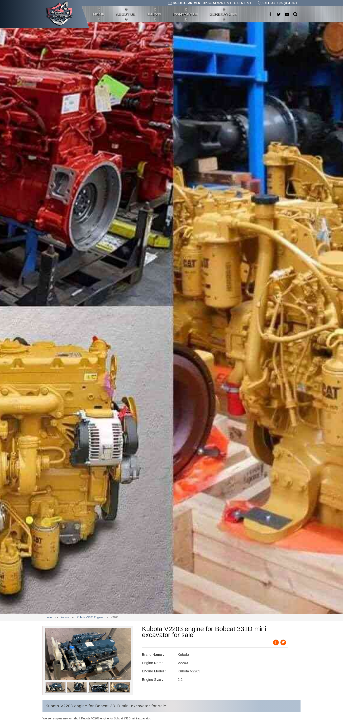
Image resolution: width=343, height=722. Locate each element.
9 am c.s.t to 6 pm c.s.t (212, 3)
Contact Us (185, 14)
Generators (224, 14)
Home (102, 14)
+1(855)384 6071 (279, 3)
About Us (126, 14)
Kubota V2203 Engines (90, 617)
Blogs (155, 14)
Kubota (65, 617)
